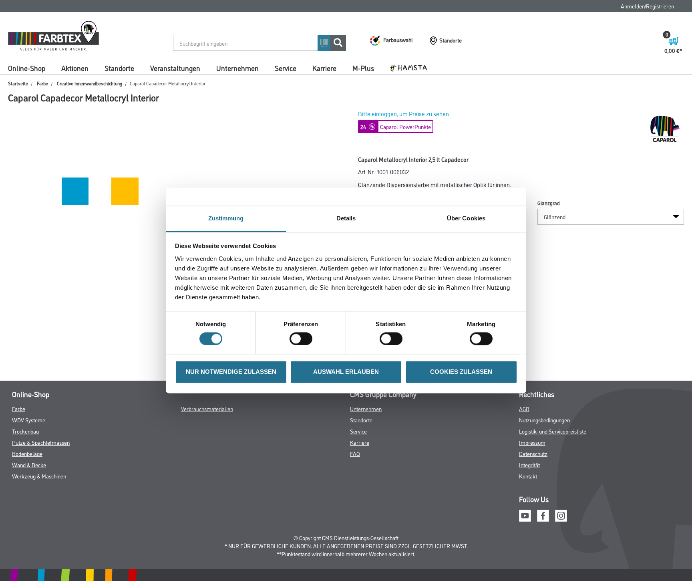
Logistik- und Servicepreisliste (552, 431)
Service (285, 68)
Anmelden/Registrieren (647, 6)
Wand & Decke (29, 464)
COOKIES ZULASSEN (461, 372)
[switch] (303, 339)
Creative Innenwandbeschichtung (89, 83)
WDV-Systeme (28, 420)
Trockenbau (25, 431)
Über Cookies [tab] (466, 218)
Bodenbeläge (27, 453)
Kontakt (528, 476)
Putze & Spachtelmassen (41, 442)
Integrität (529, 464)
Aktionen (75, 68)
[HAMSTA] (411, 67)
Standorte (119, 68)
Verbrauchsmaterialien (207, 408)
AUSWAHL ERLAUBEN (346, 372)
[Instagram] (561, 514)
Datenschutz (533, 453)
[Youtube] (525, 514)
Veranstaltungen (175, 68)
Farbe (42, 83)
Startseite (18, 83)
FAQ (355, 453)
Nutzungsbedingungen (544, 420)
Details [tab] (346, 218)
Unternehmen (237, 68)
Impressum (532, 442)
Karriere (324, 68)
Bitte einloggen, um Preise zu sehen (403, 113)
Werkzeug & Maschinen (39, 476)
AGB (524, 408)
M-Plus (363, 68)
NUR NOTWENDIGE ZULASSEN (231, 372)
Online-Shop (26, 68)
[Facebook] (543, 514)
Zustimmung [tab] (226, 218)
